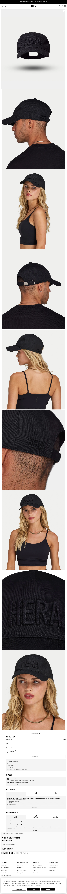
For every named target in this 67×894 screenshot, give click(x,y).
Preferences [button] (37, 885)
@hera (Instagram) (37, 865)
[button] (5, 6)
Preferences (19, 889)
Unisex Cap (37, 733)
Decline (33, 889)
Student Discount (5, 873)
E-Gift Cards (4, 870)
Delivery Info (20, 873)
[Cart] (65, 6)
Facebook (35, 873)
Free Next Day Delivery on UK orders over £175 (33, 1)
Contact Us (20, 867)
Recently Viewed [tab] (22, 853)
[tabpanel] (36, 802)
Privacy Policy (52, 867)
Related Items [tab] (7, 853)
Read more (34, 807)
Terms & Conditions (53, 865)
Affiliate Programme (6, 875)
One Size (12, 751)
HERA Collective (5, 867)
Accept (48, 889)
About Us (3, 865)
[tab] (16, 794)
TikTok (34, 870)
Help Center (20, 865)
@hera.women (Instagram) (39, 867)
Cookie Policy (52, 870)
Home (32, 733)
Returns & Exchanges (22, 870)
